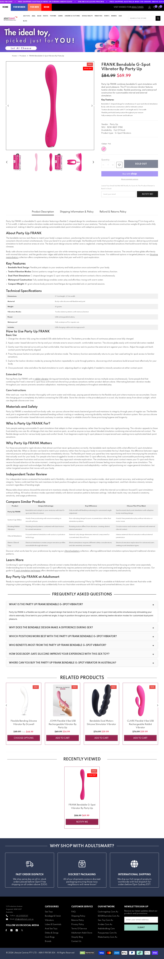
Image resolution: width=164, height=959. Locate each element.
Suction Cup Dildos (15, 520)
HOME (5, 7)
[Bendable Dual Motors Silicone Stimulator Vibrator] (101, 700)
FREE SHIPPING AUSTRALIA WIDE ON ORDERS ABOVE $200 (45, 2)
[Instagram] (11, 930)
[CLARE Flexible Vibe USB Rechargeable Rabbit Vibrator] (140, 700)
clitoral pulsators (72, 551)
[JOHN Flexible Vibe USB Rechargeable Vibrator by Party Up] (62, 700)
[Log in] (149, 7)
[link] (119, 165)
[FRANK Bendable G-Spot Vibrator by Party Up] (82, 784)
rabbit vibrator (42, 379)
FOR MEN (34, 7)
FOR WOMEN (19, 7)
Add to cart (62, 738)
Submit (141, 928)
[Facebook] (6, 930)
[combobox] (142, 18)
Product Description (43, 212)
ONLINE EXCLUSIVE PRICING (91, 2)
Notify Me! (147, 194)
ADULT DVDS (137, 7)
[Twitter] (22, 930)
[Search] (144, 18)
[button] (8, 106)
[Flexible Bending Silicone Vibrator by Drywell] (23, 700)
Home (14, 56)
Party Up (114, 124)
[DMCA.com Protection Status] (87, 952)
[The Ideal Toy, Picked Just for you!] (82, 39)
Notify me (82, 822)
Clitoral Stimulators (15, 536)
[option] (50, 105)
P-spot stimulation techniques (27, 571)
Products (22, 56)
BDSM (46, 7)
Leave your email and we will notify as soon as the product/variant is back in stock (128, 187)
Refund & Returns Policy (113, 212)
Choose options (23, 738)
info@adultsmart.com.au (24, 919)
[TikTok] (16, 930)
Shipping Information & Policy (77, 212)
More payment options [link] (129, 179)
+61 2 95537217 (22, 915)
